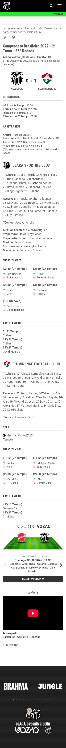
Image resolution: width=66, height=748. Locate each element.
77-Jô (18, 211)
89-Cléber (34, 191)
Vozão (33, 592)
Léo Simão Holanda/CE (29, 145)
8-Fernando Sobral (14, 183)
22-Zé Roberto (29, 202)
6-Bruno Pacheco (14, 179)
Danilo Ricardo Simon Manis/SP (41, 138)
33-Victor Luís (49, 202)
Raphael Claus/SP (23, 134)
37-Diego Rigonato (14, 191)
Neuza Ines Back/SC (34, 142)
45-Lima (8, 211)
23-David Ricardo (13, 187)
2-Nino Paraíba (46, 174)
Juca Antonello (24, 222)
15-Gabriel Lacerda (39, 183)
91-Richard (50, 211)
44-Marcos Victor (44, 206)
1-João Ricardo (25, 174)
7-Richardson (35, 179)
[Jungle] (50, 686)
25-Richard (33, 187)
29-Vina (46, 187)
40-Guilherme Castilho (17, 206)
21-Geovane (10, 202)
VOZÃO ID (58, 14)
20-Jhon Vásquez (40, 198)
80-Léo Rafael (32, 211)
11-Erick (21, 198)
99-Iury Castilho (13, 215)
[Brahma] (16, 687)
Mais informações (33, 579)
